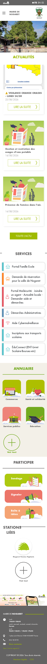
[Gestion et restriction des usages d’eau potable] (23, 132)
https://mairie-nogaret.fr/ (11, 648)
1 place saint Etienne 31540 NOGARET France (23, 636)
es (43, 2)
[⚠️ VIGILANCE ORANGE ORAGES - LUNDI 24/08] (23, 76)
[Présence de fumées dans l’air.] (23, 188)
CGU (32, 659)
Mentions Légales (20, 659)
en (39, 2)
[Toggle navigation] (4, 13)
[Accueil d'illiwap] (11, 2)
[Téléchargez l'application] (23, 599)
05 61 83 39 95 (13, 640)
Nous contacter (15, 644)
